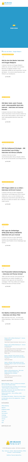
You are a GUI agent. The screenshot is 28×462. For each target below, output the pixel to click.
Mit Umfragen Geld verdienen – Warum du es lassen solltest (13, 396)
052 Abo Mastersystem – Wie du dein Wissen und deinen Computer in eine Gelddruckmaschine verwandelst (13, 372)
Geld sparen (4, 411)
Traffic (3, 420)
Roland (5, 338)
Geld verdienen (6, 97)
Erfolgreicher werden (7, 54)
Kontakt (11, 450)
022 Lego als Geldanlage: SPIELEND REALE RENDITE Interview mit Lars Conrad (12, 233)
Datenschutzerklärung (18, 450)
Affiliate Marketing (5, 405)
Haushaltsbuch (4, 416)
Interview (3, 418)
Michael (6, 344)
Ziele (3, 422)
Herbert (5, 362)
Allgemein (4, 407)
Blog (3, 450)
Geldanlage (5, 224)
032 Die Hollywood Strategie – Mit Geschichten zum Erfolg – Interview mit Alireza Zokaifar (13, 150)
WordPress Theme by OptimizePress (14, 455)
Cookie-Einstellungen (16, 452)
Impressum (7, 450)
